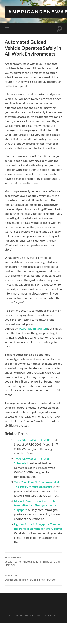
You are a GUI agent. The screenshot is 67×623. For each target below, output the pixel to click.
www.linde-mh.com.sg (33, 328)
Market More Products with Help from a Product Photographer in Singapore (36, 505)
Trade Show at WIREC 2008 (32, 440)
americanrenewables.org (38, 615)
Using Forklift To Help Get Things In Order (30, 577)
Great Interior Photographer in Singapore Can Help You (32, 561)
